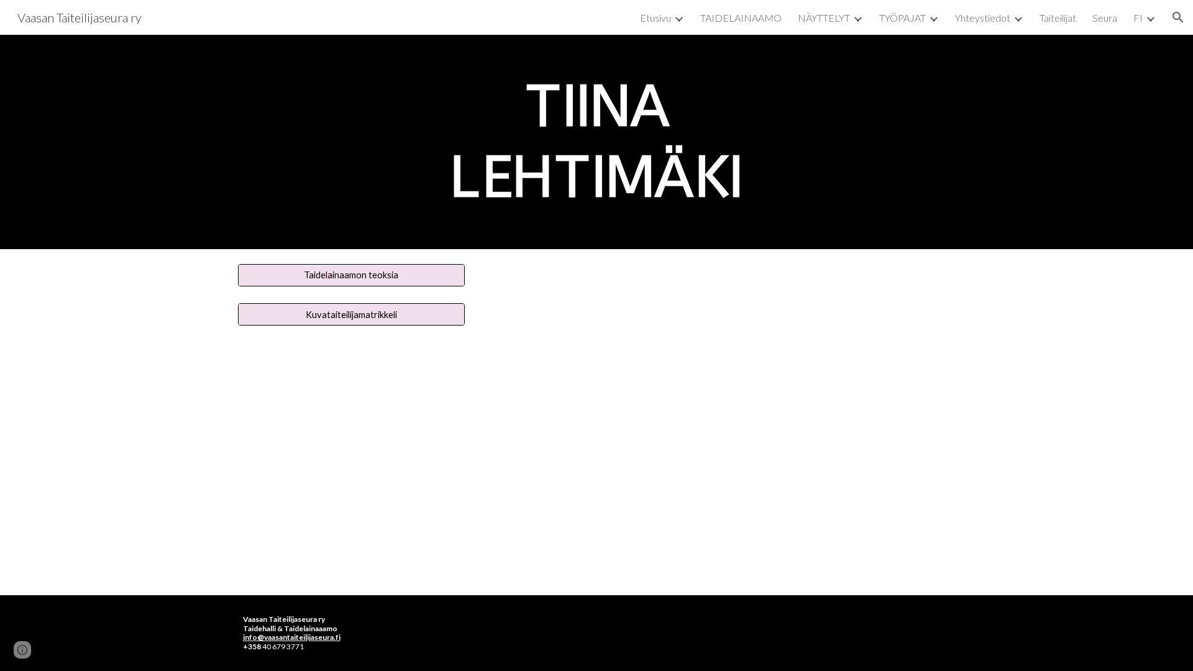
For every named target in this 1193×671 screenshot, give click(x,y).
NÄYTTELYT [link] (824, 18)
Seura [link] (1104, 18)
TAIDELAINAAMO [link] (741, 18)
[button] (1178, 17)
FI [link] (1138, 18)
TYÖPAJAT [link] (902, 18)
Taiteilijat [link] (1058, 18)
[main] (596, 142)
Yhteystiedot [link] (982, 18)
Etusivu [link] (655, 18)
